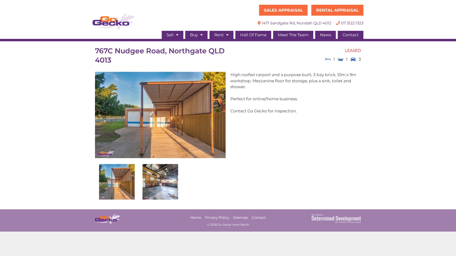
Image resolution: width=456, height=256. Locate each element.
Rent (219, 34)
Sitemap (240, 217)
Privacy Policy (217, 217)
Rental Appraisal (337, 10)
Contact (350, 34)
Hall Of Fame (253, 34)
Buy (194, 34)
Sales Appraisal (283, 10)
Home (195, 217)
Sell (170, 34)
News (325, 34)
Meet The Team (293, 34)
